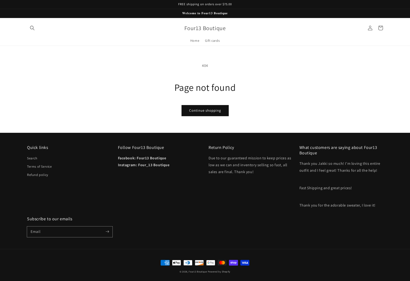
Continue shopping (205, 110)
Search (32, 158)
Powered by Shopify (219, 271)
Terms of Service (39, 166)
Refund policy (37, 175)
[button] (32, 28)
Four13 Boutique (198, 271)
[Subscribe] (107, 231)
